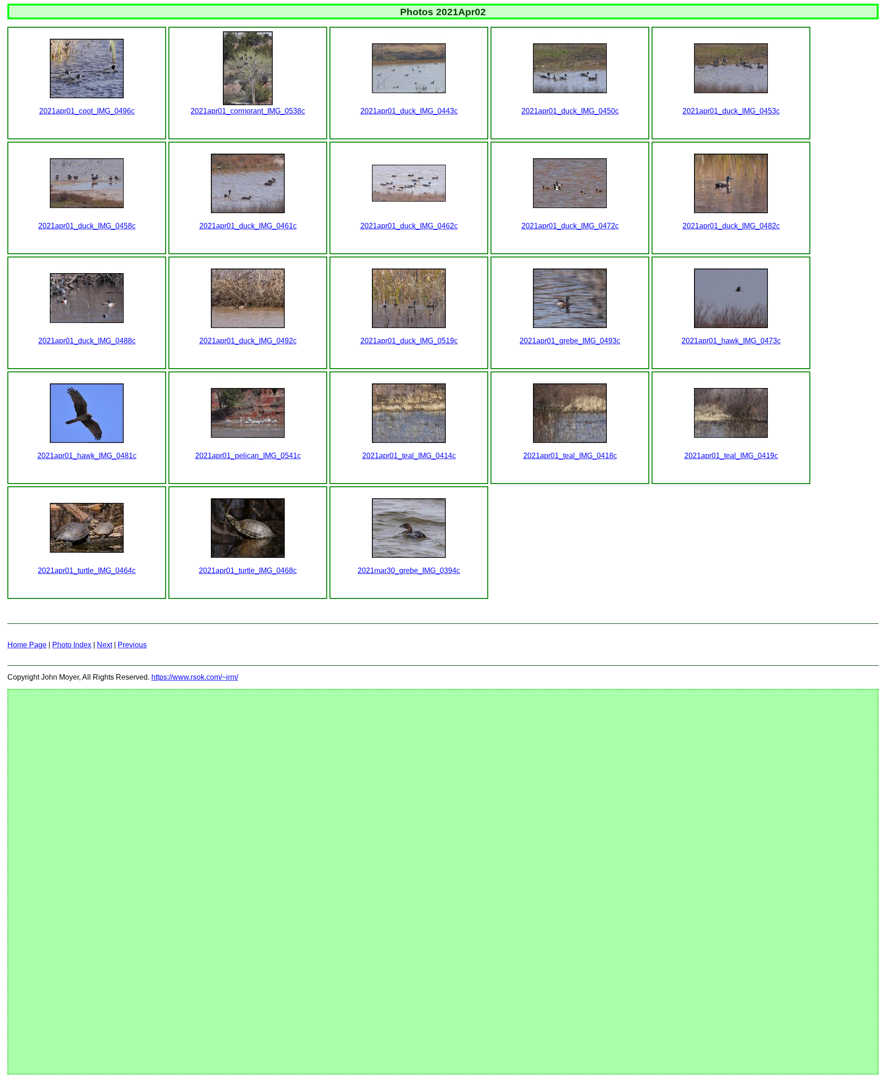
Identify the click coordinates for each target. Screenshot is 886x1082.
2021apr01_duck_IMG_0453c (731, 111)
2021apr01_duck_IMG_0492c (248, 341)
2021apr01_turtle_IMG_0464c (87, 570)
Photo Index (71, 645)
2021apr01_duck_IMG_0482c (731, 226)
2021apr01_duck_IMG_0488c (87, 341)
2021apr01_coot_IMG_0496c (87, 111)
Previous (132, 645)
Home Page (27, 645)
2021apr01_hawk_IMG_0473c (731, 341)
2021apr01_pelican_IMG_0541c (248, 456)
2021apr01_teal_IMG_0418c (570, 456)
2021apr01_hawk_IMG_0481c (87, 456)
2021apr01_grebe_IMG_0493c (570, 341)
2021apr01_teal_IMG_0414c (409, 456)
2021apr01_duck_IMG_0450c (570, 111)
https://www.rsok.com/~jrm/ (194, 677)
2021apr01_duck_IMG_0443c (409, 111)
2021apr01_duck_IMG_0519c (409, 341)
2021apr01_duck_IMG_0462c (409, 226)
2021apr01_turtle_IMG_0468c (248, 570)
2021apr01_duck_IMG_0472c (570, 226)
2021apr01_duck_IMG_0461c (248, 226)
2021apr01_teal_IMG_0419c (731, 456)
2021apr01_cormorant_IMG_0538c (248, 111)
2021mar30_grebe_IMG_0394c (409, 570)
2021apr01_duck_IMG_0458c (87, 226)
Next (104, 645)
